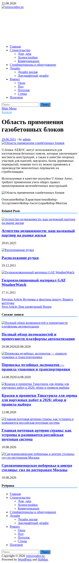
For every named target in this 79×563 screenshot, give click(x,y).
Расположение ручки (20, 258)
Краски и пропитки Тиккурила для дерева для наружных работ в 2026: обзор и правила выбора (39, 399)
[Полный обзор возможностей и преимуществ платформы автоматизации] (39, 326)
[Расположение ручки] (18, 250)
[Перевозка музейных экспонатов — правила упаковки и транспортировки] (39, 357)
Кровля (7, 112)
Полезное (16, 97)
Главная (15, 46)
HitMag (43, 559)
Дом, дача (24, 53)
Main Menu (9, 108)
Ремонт (15, 79)
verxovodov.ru (35, 556)
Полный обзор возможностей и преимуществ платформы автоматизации (38, 336)
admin (27, 139)
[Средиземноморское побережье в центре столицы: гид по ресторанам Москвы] (39, 457)
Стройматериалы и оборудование (33, 64)
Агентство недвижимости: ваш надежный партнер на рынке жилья (38, 233)
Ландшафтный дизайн (33, 75)
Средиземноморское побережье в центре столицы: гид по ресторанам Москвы (37, 467)
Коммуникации (28, 61)
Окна (21, 83)
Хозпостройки (28, 57)
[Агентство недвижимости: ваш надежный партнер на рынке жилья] (39, 223)
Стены (22, 93)
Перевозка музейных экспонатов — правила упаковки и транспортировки (36, 367)
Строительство (20, 50)
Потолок (24, 90)
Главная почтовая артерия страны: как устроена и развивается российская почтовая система (37, 434)
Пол (20, 86)
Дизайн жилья (27, 72)
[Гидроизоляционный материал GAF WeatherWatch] (38, 272)
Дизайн (15, 68)
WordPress (25, 559)
